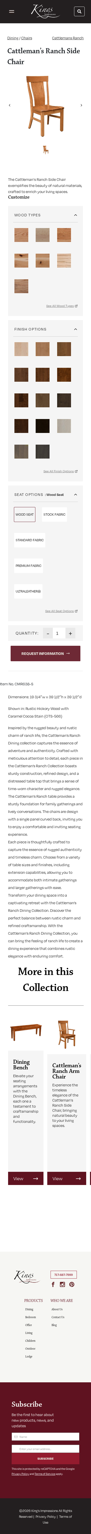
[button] (9, 103)
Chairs (26, 37)
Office (28, 1325)
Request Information (42, 653)
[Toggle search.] (79, 11)
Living (28, 1333)
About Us (57, 1309)
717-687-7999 (63, 1275)
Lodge (28, 1356)
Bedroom (30, 1317)
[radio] (21, 235)
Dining (12, 37)
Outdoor (30, 1349)
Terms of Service (45, 1474)
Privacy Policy (20, 1474)
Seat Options (28, 494)
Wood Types (27, 214)
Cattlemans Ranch (68, 37)
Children (30, 1341)
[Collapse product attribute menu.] (75, 213)
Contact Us (58, 1317)
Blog (54, 1325)
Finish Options (30, 329)
